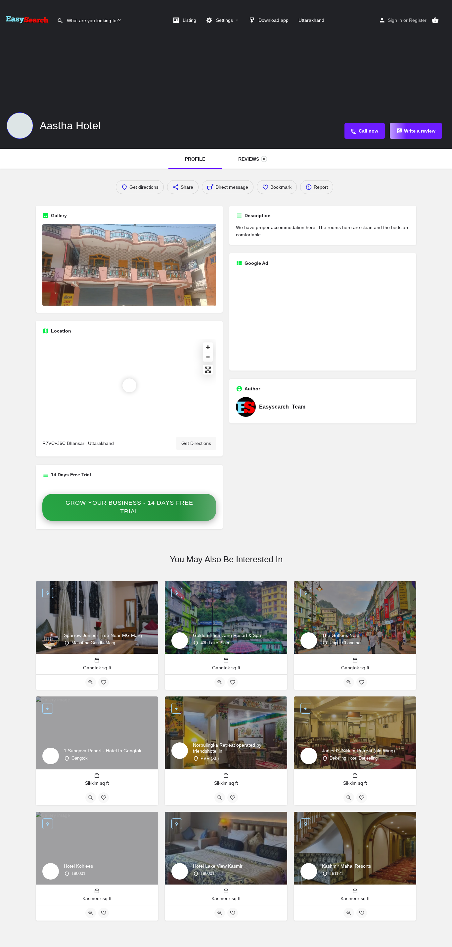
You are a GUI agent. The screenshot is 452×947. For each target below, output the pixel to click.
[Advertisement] (323, 317)
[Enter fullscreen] (208, 370)
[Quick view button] (90, 682)
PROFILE (195, 159)
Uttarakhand (311, 20)
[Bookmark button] (103, 682)
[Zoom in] (208, 347)
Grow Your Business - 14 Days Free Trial (129, 507)
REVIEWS (251, 159)
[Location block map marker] (129, 385)
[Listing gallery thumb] (129, 265)
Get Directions (196, 443)
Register (418, 20)
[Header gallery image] (226, 74)
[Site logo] (28, 19)
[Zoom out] (208, 357)
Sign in (395, 20)
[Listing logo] (20, 125)
